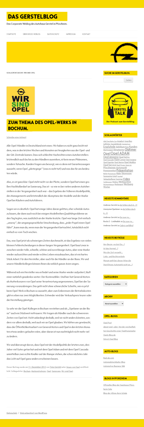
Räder (118, 173)
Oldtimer (130, 149)
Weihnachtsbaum (108, 184)
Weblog (115, 182)
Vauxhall (119, 176)
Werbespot (118, 184)
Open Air (129, 165)
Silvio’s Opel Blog (110, 339)
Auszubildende (116, 144)
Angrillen (128, 141)
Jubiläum (120, 146)
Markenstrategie (38, 371)
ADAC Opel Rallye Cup (110, 141)
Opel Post (107, 322)
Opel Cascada (108, 160)
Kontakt (86, 34)
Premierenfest (109, 170)
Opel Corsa (119, 159)
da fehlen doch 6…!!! (128, 205)
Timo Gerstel (55, 367)
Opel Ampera (110, 157)
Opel (49, 371)
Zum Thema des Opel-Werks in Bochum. (42, 125)
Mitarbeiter (118, 149)
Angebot (120, 141)
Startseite (11, 34)
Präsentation (124, 170)
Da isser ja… (125, 217)
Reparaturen (112, 174)
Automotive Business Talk (114, 366)
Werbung (128, 184)
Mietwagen (108, 150)
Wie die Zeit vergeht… (113, 252)
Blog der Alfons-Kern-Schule (115, 393)
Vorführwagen (107, 182)
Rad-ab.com (108, 358)
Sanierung (56, 371)
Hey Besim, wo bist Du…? (114, 244)
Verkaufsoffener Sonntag (112, 179)
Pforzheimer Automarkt (115, 167)
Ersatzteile (109, 146)
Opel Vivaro (120, 165)
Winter (106, 186)
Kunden (133, 146)
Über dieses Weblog (31, 34)
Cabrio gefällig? (126, 225)
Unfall (114, 176)
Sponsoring (107, 176)
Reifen (105, 173)
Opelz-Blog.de (109, 335)
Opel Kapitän (108, 162)
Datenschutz (53, 34)
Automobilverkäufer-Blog (114, 362)
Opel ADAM (120, 153)
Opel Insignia (131, 159)
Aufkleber (107, 144)
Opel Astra (124, 157)
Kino (127, 147)
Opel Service (109, 164)
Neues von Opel (73, 367)
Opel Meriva (119, 162)
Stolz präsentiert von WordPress (33, 413)
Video (126, 179)
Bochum (27, 371)
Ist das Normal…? (110, 248)
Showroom (127, 173)
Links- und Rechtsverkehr (114, 256)
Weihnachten (125, 181)
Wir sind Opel (67, 371)
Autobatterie (126, 144)
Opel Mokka (130, 162)
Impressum (71, 34)
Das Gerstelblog (33, 16)
